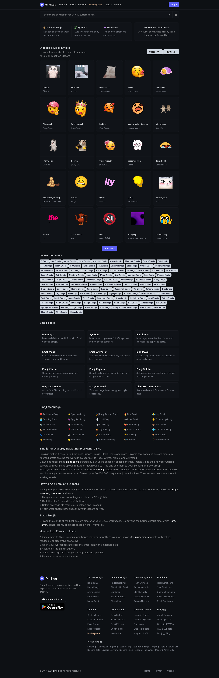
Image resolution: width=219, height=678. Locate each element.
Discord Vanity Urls (164, 650)
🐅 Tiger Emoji (103, 429)
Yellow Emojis (47, 284)
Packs (72, 4)
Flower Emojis (76, 280)
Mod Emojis (143, 270)
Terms (147, 671)
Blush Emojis (59, 298)
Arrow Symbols (141, 587)
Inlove (130, 87)
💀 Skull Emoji (103, 419)
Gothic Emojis (168, 298)
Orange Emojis (47, 289)
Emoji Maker (117, 615)
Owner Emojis (146, 266)
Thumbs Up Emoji (119, 587)
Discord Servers (110, 650)
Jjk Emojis (77, 307)
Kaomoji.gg (103, 646)
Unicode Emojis (141, 615)
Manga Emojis (76, 312)
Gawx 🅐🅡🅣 (104, 238)
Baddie (102, 124)
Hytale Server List (169, 646)
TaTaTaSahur (77, 234)
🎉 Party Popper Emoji (107, 414)
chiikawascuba (134, 161)
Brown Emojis (91, 307)
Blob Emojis (93, 596)
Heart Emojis (46, 266)
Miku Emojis (145, 307)
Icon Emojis (149, 275)
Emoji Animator (118, 619)
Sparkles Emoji (118, 596)
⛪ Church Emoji (76, 434)
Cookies (171, 671)
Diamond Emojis (148, 293)
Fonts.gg (91, 646)
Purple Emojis (89, 266)
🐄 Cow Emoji (102, 424)
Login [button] (174, 4)
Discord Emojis (117, 266)
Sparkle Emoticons (166, 592)
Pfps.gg (114, 646)
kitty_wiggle (48, 161)
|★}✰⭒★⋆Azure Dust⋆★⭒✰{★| (56, 201)
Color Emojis (119, 303)
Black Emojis (101, 270)
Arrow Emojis (62, 270)
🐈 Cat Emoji (130, 434)
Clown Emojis (47, 312)
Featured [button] (170, 52)
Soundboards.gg (140, 646)
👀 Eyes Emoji (131, 419)
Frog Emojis (159, 284)
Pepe (175, 489)
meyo (73, 201)
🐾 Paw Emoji (46, 434)
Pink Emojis (103, 266)
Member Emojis (134, 275)
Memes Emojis (163, 275)
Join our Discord (54, 599)
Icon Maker (116, 633)
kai (72, 238)
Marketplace (95, 4)
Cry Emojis (60, 293)
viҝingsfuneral (134, 128)
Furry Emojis (88, 298)
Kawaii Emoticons (165, 596)
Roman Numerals (142, 601)
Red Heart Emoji (118, 583)
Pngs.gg (155, 646)
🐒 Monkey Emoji (48, 429)
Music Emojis (159, 307)
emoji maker (105, 469)
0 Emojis (44, 261)
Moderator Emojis (79, 284)
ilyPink (102, 198)
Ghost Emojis (74, 298)
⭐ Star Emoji (74, 439)
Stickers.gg (125, 646)
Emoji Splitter (117, 628)
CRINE (130, 198)
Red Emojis (88, 270)
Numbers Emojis (76, 275)
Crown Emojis (149, 261)
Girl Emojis (138, 289)
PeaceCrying (161, 234)
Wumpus (56, 493)
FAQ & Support (164, 628)
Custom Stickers (95, 619)
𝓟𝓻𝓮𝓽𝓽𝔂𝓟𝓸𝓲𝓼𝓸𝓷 (104, 91)
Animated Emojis (100, 261)
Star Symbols (140, 592)
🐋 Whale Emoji (47, 424)
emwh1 (74, 198)
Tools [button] (107, 4)
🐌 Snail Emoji (159, 424)
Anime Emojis (116, 261)
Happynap (160, 87)
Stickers (82, 4)
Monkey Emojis (99, 293)
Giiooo (46, 91)
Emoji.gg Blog (163, 633)
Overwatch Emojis (122, 289)
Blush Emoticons (165, 601)
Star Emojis (75, 270)
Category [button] (154, 52)
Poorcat (74, 161)
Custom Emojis (94, 615)
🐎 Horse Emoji (159, 434)
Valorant (44, 493)
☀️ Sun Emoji (46, 439)
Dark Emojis (46, 298)
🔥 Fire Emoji (130, 414)
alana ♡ (102, 201)
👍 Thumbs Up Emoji (162, 419)
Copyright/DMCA (165, 624)
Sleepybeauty (105, 161)
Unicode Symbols (142, 619)
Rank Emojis (76, 303)
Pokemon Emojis (162, 266)
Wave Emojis (61, 312)
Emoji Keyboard (141, 628)
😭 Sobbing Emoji (48, 419)
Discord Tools (126, 650)
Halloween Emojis (113, 284)
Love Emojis (92, 275)
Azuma (74, 91)
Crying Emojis (115, 293)
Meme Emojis (70, 261)
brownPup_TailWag (51, 198)
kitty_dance (161, 124)
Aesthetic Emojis (143, 280)
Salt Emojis (161, 303)
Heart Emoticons (165, 583)
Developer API (164, 619)
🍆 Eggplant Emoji (76, 419)
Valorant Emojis (117, 270)
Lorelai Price (161, 165)
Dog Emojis (120, 275)
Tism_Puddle (161, 161)
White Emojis (157, 270)
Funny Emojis (61, 266)
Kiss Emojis (106, 289)
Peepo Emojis (47, 303)
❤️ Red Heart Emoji (49, 414)
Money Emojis (96, 284)
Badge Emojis (90, 303)
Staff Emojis (75, 266)
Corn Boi (159, 128)
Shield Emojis (92, 289)
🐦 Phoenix (129, 439)
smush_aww (161, 198)
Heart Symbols (141, 583)
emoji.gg (50, 4)
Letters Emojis (146, 303)
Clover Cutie (161, 238)
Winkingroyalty (77, 124)
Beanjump (132, 234)
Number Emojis (165, 293)
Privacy (158, 671)
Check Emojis (62, 284)
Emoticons (139, 624)
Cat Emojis (56, 261)
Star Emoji (115, 592)
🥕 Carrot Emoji (103, 434)
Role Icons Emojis (93, 280)
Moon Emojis (106, 275)
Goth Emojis (61, 275)
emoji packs (72, 461)
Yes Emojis (65, 307)
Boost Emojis (62, 289)
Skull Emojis (153, 298)
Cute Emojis (163, 261)
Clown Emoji (116, 601)
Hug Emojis (167, 289)
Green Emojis (47, 275)
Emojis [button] (62, 4)
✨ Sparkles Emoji (76, 414)
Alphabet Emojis (131, 293)
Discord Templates (144, 650)
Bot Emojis (133, 303)
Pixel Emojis (171, 270)
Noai (101, 234)
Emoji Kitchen (117, 624)
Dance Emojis (47, 280)
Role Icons (92, 583)
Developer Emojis (104, 298)
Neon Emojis (145, 284)
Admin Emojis (47, 270)
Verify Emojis (62, 303)
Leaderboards (94, 628)
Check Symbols (141, 596)
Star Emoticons (164, 587)
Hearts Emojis (77, 289)
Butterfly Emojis (152, 289)
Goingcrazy (104, 87)
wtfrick (46, 234)
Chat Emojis (105, 307)
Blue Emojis (132, 266)
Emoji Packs (93, 624)
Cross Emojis (121, 298)
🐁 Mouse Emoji (75, 424)
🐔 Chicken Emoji (132, 429)
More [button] (116, 4)
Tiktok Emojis (47, 293)
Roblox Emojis (127, 280)
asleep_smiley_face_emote (140, 124)
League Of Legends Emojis (125, 307)
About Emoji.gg (164, 615)
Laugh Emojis (61, 280)
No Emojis (72, 293)
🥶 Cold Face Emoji (161, 429)
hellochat (75, 87)
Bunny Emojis (159, 280)
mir (157, 201)
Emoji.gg (51, 578)
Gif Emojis (131, 270)
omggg (46, 87)
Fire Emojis (85, 293)
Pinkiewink (47, 124)
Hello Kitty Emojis (137, 298)
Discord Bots (93, 650)
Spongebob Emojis (49, 307)
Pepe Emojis (84, 261)
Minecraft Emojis (132, 261)
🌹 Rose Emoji (75, 429)
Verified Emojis (111, 280)
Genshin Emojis (130, 284)
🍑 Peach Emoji (131, 424)
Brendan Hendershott (137, 238)
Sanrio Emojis (105, 303)
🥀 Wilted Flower (160, 439)
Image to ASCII (141, 633)
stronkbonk (133, 201)
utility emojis (142, 537)
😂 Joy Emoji (158, 414)
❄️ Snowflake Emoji (105, 439)
